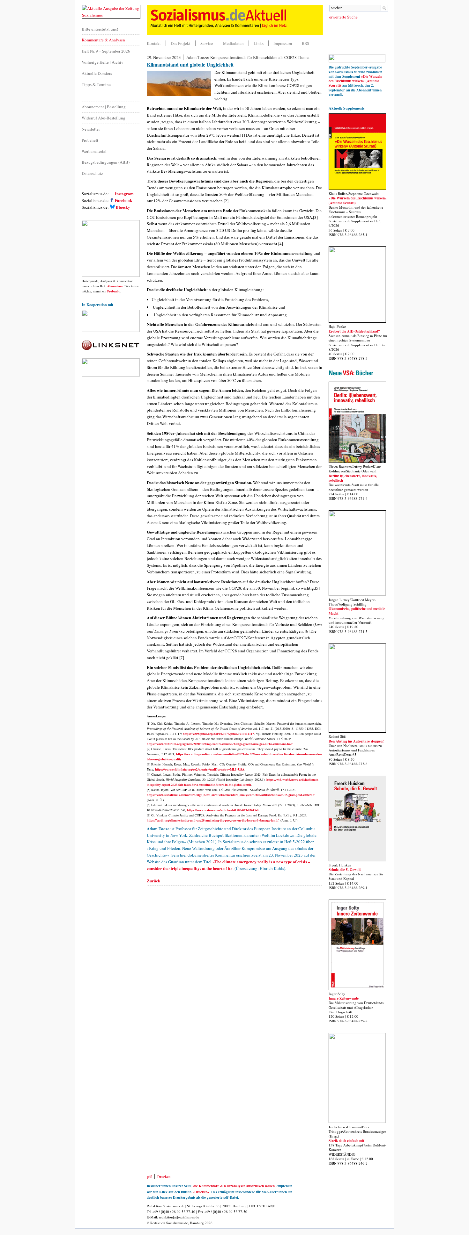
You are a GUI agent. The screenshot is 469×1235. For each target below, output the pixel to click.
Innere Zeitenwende (344, 998)
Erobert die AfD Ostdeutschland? (354, 331)
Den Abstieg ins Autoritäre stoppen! (356, 741)
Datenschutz (92, 173)
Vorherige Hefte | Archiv (102, 62)
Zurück (153, 881)
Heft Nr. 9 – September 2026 (106, 51)
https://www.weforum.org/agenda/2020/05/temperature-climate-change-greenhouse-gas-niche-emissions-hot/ (220, 744)
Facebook (123, 200)
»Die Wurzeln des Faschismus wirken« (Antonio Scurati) (355, 81)
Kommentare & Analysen (103, 40)
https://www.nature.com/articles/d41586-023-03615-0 (222, 810)
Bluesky (123, 207)
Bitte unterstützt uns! (100, 29)
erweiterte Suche (343, 17)
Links (259, 43)
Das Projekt (180, 43)
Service (206, 43)
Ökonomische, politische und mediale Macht (357, 611)
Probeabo (113, 291)
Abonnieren (115, 286)
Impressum (282, 43)
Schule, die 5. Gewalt (345, 869)
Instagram (124, 193)
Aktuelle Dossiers (97, 73)
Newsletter (91, 129)
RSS (305, 43)
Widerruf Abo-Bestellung (103, 118)
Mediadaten (233, 43)
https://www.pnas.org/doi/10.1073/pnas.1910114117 (218, 733)
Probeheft (90, 140)
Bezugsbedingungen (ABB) (106, 162)
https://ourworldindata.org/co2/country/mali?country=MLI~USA (199, 769)
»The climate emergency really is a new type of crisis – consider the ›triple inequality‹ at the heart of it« (228, 864)
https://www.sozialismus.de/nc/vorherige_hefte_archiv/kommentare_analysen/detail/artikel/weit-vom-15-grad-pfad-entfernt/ (231, 795)
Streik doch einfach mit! (347, 1140)
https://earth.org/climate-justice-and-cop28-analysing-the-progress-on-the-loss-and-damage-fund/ (213, 820)
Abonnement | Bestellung (104, 107)
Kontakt (154, 43)
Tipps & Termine (96, 84)
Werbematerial (94, 151)
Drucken (163, 1176)
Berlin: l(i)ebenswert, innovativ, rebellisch (353, 478)
